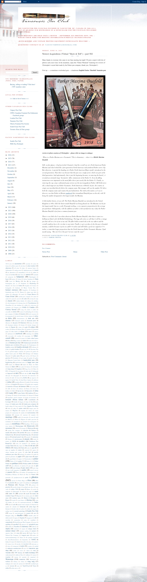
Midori (16, 419)
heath (24, 364)
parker (51, 237)
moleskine (8, 421)
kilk (9, 388)
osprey (34, 450)
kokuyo (21, 388)
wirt (26, 564)
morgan (23, 428)
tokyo (29, 542)
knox (14, 388)
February (10, 200)
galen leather (15, 349)
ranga (22, 489)
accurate (28, 264)
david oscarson (32, 314)
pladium (27, 483)
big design (33, 281)
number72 (24, 443)
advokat (23, 266)
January (10, 203)
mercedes (25, 417)
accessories (18, 263)
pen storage (16, 468)
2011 (10, 244)
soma (25, 520)
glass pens (16, 356)
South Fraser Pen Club (17, 127)
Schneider (23, 507)
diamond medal (19, 320)
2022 (10, 207)
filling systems (17, 340)
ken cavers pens (34, 386)
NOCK (14, 441)
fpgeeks (24, 345)
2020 (10, 214)
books (20, 286)
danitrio (23, 314)
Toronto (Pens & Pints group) (20, 129)
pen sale (31, 466)
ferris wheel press (32, 338)
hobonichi (35, 367)
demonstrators (21, 318)
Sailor (36, 502)
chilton (29, 301)
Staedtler (17, 527)
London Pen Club (16, 118)
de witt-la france (19, 316)
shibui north (9, 518)
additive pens (14, 266)
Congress (16, 307)
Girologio (28, 354)
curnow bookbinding (25, 312)
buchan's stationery (12, 290)
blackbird (23, 283)
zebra (7, 568)
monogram (33, 421)
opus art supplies (10, 450)
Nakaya (33, 430)
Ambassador (9, 270)
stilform (34, 526)
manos (30, 410)
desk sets (31, 318)
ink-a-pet (8, 375)
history (28, 367)
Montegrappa (19, 426)
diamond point (31, 321)
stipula (8, 529)
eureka (36, 334)
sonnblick (33, 520)
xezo (18, 566)
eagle (26, 327)
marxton (25, 415)
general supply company (16, 351)
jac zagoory (33, 378)
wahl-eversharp (30, 552)
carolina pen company (24, 296)
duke (7, 327)
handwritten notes (20, 362)
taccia (24, 533)
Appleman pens (28, 270)
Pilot (29, 480)
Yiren (34, 566)
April (9, 193)
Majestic (15, 411)
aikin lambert (31, 266)
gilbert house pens (11, 354)
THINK (33, 540)
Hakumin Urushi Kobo (14, 360)
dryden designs (32, 325)
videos (28, 550)
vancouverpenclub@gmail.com (61, 45)
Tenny (21, 537)
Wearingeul (33, 559)
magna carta (32, 408)
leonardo (33, 397)
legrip (26, 397)
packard (22, 454)
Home (75, 252)
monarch (25, 421)
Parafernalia (27, 459)
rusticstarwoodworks (25, 502)
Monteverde (31, 426)
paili (7, 456)
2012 (10, 240)
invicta (7, 378)
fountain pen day (15, 343)
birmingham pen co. (12, 283)
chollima (36, 301)
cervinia (31, 299)
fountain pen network (30, 343)
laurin (15, 395)
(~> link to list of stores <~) (19, 98)
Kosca (28, 388)
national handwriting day (23, 435)
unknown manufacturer (14, 548)
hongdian (19, 369)
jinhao (9, 382)
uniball (36, 546)
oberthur (33, 443)
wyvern (12, 566)
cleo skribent (17, 305)
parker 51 (21, 461)
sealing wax (9, 511)
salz (14, 504)
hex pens (21, 367)
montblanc (16, 423)
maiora (7, 410)
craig (22, 309)
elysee (22, 331)
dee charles (29, 316)
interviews (33, 375)
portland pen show (28, 487)
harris (10, 364)
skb (35, 518)
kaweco (23, 386)
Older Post (104, 252)
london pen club (16, 404)
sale (10, 504)
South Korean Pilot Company (23, 522)
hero (13, 367)
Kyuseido (29, 391)
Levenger (8, 402)
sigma (15, 518)
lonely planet (9, 406)
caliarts (7, 294)
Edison (13, 329)
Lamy (11, 393)
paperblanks (13, 459)
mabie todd (22, 408)
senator (28, 513)
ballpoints (20, 276)
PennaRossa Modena (11, 474)
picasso (14, 480)
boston (34, 285)
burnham (33, 290)
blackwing (33, 283)
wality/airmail (9, 555)
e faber (20, 327)
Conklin (32, 307)
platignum (35, 483)
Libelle (15, 402)
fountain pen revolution (13, 345)
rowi (16, 502)
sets (35, 513)
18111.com (9, 264)
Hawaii (17, 365)
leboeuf (31, 395)
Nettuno (10, 439)
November (11, 171)
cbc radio (24, 299)
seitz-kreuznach (19, 513)
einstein (29, 329)
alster (23, 268)
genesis (28, 351)
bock (14, 285)
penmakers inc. (32, 472)
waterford (32, 557)
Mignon (23, 419)
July (9, 184)
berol (10, 281)
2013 (10, 237)
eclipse (32, 327)
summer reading (24, 531)
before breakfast (28, 279)
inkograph (16, 375)
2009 (10, 250)
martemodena (31, 413)
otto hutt (28, 452)
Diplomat (23, 323)
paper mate (28, 457)
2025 (10, 158)
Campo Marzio (31, 294)
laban (36, 391)
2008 (10, 254)
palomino (12, 456)
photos (58, 237)
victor (21, 550)
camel (22, 294)
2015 (10, 230)
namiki (8, 433)
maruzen (17, 415)
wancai (34, 555)
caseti (12, 299)
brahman (17, 288)
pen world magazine (13, 470)
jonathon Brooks (19, 382)
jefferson (36, 380)
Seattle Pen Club (15, 141)
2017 (10, 224)
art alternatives (12, 272)
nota (17, 443)
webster (8, 561)
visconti (8, 552)
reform (24, 491)
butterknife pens (10, 292)
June (9, 187)
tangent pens (25, 535)
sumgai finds (32, 529)
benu (36, 279)
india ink (28, 371)
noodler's (22, 441)
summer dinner (11, 531)
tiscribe (24, 542)
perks (26, 477)
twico (9, 546)
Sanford (34, 504)
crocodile (8, 312)
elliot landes (14, 331)
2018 (10, 220)
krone (34, 388)
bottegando (8, 288)
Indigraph (35, 371)
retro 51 (12, 493)
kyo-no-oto (21, 391)
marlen (23, 413)
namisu (14, 433)
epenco (36, 331)
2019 (10, 217)
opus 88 (34, 448)
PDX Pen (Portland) (16, 144)
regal (30, 491)
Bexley (18, 281)
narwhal (22, 433)
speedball (16, 524)
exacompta (27, 336)
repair (36, 491)
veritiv (15, 550)
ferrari (23, 338)
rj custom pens (28, 496)
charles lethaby (20, 301)
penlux (23, 472)
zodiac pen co (14, 568)
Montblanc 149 (28, 424)
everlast (19, 336)
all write (16, 268)
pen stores (26, 468)
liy (32, 402)
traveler (19, 544)
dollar (36, 323)
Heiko (30, 364)
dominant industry (13, 325)
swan (17, 533)
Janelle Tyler (14, 380)
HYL (7, 371)
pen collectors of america (19, 466)
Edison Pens (21, 329)
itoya (18, 378)
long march (18, 406)
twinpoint (15, 546)
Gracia (34, 356)
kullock (8, 391)
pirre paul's (20, 483)
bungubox (25, 290)
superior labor (9, 533)
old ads (32, 445)
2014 (10, 234)
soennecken (17, 520)
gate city (24, 349)
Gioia (20, 354)
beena (19, 279)
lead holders (23, 395)
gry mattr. (23, 358)
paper (19, 456)
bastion (13, 279)
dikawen (8, 323)
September (11, 177)
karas (16, 386)
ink (16, 373)
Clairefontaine (32, 303)
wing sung (31, 561)
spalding (8, 524)
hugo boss (28, 369)
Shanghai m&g (10, 515)
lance (36, 393)
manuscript (15, 413)
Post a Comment (46, 248)
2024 (10, 162)
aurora (28, 274)
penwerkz (8, 477)
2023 (10, 165)
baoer (7, 279)
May (9, 190)
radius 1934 (14, 489)
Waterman (9, 559)
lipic (27, 402)
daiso (16, 314)
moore (17, 428)
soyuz (34, 522)
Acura (7, 266)
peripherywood (18, 477)
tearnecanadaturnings (11, 537)
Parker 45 (13, 461)
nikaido (27, 439)
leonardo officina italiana (14, 399)
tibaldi (18, 542)
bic (25, 281)
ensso (30, 331)
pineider (11, 483)
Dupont (13, 327)
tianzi (12, 542)
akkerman (8, 268)
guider (30, 358)
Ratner (28, 489)
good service (26, 356)
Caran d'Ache (10, 296)
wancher (8, 557)
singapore (29, 518)
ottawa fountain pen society (14, 452)
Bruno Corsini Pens (29, 288)
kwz (13, 391)
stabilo (10, 526)
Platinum (11, 485)
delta (10, 318)
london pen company (30, 404)
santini (7, 507)
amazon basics (32, 268)
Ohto (26, 446)
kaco (9, 384)
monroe (8, 424)
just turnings (35, 382)
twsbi (22, 546)
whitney (15, 561)
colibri (26, 305)
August (10, 181)
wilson (22, 561)
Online (16, 448)
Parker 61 (29, 461)
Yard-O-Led (26, 566)
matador (33, 415)
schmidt (14, 507)
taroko (34, 535)
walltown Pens (19, 555)
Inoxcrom (24, 375)
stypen (23, 529)
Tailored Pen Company (12, 535)
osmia (20, 450)
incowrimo (20, 371)
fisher (24, 341)
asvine (13, 275)
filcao (9, 341)
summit (33, 531)
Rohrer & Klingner (30, 498)
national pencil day (18, 437)
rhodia (34, 494)
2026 (10, 155)
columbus (8, 307)
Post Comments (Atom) (59, 256)
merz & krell (34, 417)
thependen (25, 539)
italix (13, 378)
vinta (34, 550)
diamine (8, 320)
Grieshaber (15, 358)
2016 (10, 227)
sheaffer (20, 515)
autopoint (10, 277)
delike (36, 316)
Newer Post (46, 252)
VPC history (18, 553)
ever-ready (11, 336)
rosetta (13, 500)
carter (34, 296)
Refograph (16, 491)
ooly (28, 448)
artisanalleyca (22, 272)
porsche (8, 487)
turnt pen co (34, 544)
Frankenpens (32, 345)
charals (10, 301)
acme (34, 264)
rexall (27, 494)
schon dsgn (32, 507)
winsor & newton (18, 564)
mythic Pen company (14, 430)
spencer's (23, 524)
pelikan (15, 463)
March (9, 197)
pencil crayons (34, 470)
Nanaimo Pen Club (16, 121)
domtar (23, 325)
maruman (8, 415)
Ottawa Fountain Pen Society (19, 124)
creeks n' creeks (31, 309)
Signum (22, 518)
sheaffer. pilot (32, 515)
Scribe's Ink (15, 509)
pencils (10, 472)
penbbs (24, 470)
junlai (27, 382)
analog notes (17, 270)
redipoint (8, 491)
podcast (34, 485)
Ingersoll (10, 373)
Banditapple (32, 277)
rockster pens (16, 498)
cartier (7, 299)
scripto (34, 509)
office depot (19, 446)
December (10, 168)
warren (16, 557)
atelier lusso (20, 274)
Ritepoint (19, 496)
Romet (7, 500)
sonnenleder (9, 522)
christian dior (21, 303)
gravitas (8, 358)
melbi (19, 417)
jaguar (7, 380)
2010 (10, 247)
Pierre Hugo (21, 480)
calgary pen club (31, 292)
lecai (36, 395)
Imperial (13, 371)
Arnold (36, 270)
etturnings (29, 334)
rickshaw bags (10, 496)
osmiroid (27, 450)
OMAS (8, 448)
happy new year (33, 362)
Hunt (34, 369)
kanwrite (10, 386)
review (21, 494)
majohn (23, 410)
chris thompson (12, 303)
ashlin (34, 272)
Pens (27, 474)
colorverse (33, 305)
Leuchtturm (32, 400)
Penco (17, 472)
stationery (25, 526)
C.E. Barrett (20, 292)
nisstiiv (7, 441)
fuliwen (34, 347)
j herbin (24, 378)
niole (34, 439)
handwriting (9, 362)
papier (20, 459)
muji (36, 428)
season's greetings (19, 511)
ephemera (10, 334)
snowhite (8, 520)
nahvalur (25, 430)
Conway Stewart (11, 309)
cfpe (37, 299)
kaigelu (15, 384)
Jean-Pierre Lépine (26, 380)
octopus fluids (10, 446)
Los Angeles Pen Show (31, 406)
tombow (36, 542)
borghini (27, 285)
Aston (7, 274)
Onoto (23, 448)
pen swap (35, 468)
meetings (9, 417)
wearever (22, 559)
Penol (21, 474)
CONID (24, 307)
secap (10, 513)
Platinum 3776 (23, 485)
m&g (14, 408)
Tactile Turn (32, 533)
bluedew (8, 285)
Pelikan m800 (27, 464)
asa (29, 272)
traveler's (26, 544)
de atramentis (9, 316)
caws (18, 299)
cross (14, 312)
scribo (22, 509)
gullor (36, 358)
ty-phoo (30, 546)
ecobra (7, 329)
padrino (29, 454)
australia (36, 274)
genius (34, 351)
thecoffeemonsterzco (13, 539)
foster (29, 340)
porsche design (17, 487)
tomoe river (11, 544)
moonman (9, 428)
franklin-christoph (22, 347)
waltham (27, 555)
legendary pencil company (15, 397)
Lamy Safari (21, 393)
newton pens (18, 439)
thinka (7, 542)
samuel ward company (24, 504)
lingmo (22, 402)
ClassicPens (8, 305)
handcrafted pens (29, 360)
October (10, 174)
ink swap (32, 373)
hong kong (11, 369)
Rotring (29, 500)
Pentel (33, 474)
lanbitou (30, 393)
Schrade (8, 509)
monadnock (17, 421)
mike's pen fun (32, 419)
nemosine (35, 437)
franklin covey (10, 347)
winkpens (8, 564)
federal (17, 338)
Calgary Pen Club (16, 110)
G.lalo (7, 349)
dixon (30, 323)
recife (34, 489)
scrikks (28, 509)
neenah (28, 437)
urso (25, 548)
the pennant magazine (32, 537)
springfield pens (33, 524)
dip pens (15, 323)
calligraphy (15, 294)
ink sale (24, 373)
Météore (10, 419)
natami (29, 432)
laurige (9, 395)
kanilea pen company (32, 384)
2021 (10, 210)
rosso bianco (21, 500)
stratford (16, 529)
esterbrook (19, 333)
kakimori (21, 384)
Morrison (30, 428)
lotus (9, 408)
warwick (24, 557)
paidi (35, 454)
